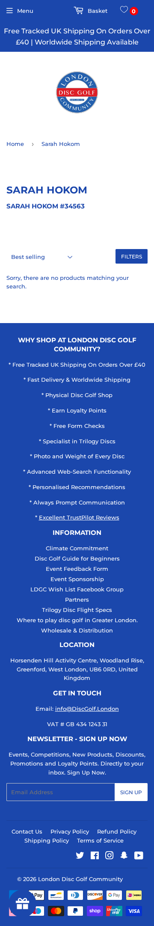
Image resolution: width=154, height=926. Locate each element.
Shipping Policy (46, 840)
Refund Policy (116, 831)
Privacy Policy (69, 831)
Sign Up (131, 792)
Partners (77, 599)
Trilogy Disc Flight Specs (77, 609)
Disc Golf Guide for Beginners (77, 558)
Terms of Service (100, 840)
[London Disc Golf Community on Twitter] (80, 856)
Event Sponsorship (77, 579)
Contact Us (27, 831)
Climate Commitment (77, 548)
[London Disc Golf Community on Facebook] (94, 856)
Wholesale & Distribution (77, 630)
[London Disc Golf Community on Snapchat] (124, 856)
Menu (25, 10)
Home (15, 143)
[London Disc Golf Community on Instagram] (109, 856)
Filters (131, 256)
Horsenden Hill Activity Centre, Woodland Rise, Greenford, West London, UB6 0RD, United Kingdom (77, 669)
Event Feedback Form (77, 568)
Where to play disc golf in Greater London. (77, 620)
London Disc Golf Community (80, 879)
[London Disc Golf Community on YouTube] (138, 856)
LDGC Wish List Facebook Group (77, 589)
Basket (96, 10)
